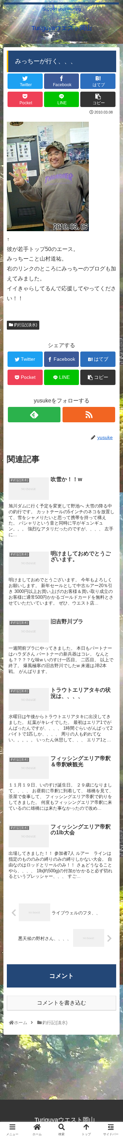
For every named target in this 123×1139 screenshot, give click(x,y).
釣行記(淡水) (25, 324)
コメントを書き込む (61, 1003)
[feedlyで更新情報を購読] (34, 414)
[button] (110, 774)
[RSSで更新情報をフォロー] (89, 414)
